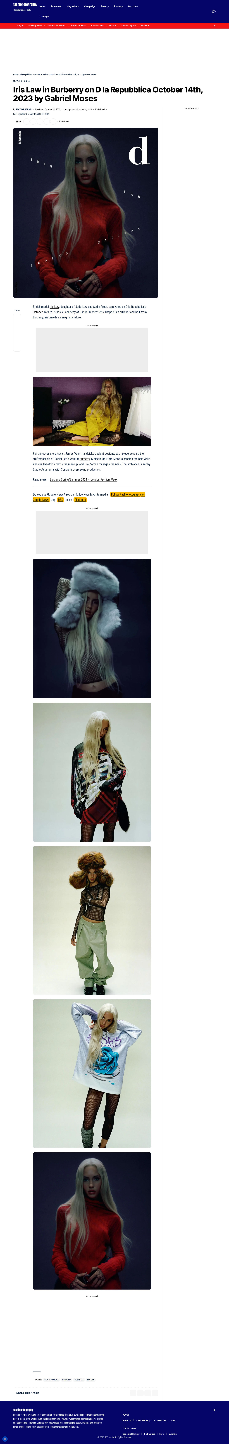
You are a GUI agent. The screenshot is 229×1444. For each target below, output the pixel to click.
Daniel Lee (78, 1380)
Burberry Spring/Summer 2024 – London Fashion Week (83, 479)
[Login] (201, 11)
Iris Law (54, 307)
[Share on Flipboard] (33, 121)
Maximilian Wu (24, 109)
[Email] (40, 121)
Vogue (20, 25)
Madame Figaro (128, 25)
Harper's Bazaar (78, 25)
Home (15, 74)
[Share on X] (26, 121)
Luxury (112, 25)
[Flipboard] (211, 25)
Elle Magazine (35, 25)
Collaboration (97, 25)
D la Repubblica (26, 74)
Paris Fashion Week (56, 25)
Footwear (145, 25)
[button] (208, 11)
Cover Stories (21, 80)
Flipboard (80, 500)
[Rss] (214, 25)
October (38, 312)
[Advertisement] (114, 44)
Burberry (85, 459)
